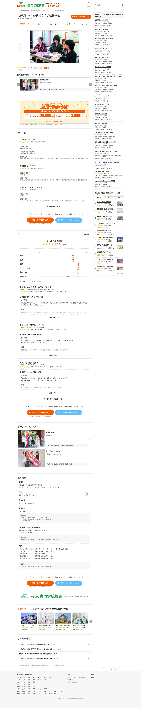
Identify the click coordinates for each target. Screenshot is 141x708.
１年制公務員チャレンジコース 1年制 (106, 151)
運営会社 (91, 677)
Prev (19, 46)
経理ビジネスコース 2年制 (103, 67)
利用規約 (70, 679)
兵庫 (23, 689)
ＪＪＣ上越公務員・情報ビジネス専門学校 (110, 238)
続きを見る (53, 317)
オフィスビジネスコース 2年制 (104, 38)
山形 (44, 677)
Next (89, 46)
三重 (34, 686)
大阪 (18, 689)
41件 (110, 204)
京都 (29, 689)
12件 (110, 268)
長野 (23, 679)
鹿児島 (50, 693)
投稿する (86, 235)
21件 (110, 232)
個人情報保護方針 (73, 682)
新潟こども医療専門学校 (104, 245)
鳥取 (18, 691)
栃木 (29, 684)
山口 (39, 691)
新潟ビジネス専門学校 (104, 202)
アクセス (84, 24)
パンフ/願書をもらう (82, 17)
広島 (34, 691)
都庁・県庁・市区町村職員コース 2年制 (107, 162)
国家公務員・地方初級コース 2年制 (105, 142)
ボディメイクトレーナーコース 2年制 (106, 85)
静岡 (29, 686)
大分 (39, 693)
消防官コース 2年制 (101, 114)
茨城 (18, 684)
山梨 (44, 679)
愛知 (18, 686)
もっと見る (120, 273)
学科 (39, 24)
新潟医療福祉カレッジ (104, 230)
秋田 (39, 677)
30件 (110, 211)
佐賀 (23, 693)
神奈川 (24, 682)
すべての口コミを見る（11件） (54, 399)
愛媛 (55, 691)
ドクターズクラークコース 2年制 (105, 181)
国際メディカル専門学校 (104, 216)
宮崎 (44, 693)
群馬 (23, 684)
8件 (110, 225)
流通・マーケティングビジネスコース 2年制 (108, 76)
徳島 (44, 691)
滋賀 (34, 689)
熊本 (34, 693)
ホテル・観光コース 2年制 (103, 48)
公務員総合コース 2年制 (102, 171)
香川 (50, 691)
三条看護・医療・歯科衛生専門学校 (108, 209)
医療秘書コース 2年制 (101, 29)
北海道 (19, 677)
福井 (39, 679)
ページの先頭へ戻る (110, 669)
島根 (23, 691)
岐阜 (23, 686)
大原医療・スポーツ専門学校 (106, 223)
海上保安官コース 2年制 (102, 104)
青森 (23, 677)
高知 (60, 691)
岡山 (29, 691)
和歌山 (45, 689)
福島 (50, 677)
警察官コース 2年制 (101, 123)
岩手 (29, 677)
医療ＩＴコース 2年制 (101, 57)
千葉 (34, 682)
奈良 (39, 689)
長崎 (29, 693)
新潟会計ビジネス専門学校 (105, 266)
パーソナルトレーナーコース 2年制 (105, 95)
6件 (108, 22)
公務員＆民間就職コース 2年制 (104, 132)
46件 (110, 247)
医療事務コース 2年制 (101, 20)
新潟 (18, 679)
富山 (29, 679)
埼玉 (29, 682)
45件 (110, 218)
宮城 (34, 677)
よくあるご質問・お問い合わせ (76, 677)
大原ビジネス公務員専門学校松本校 (108, 259)
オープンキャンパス (69, 24)
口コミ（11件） (54, 24)
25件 (110, 240)
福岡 (18, 693)
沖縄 (55, 693)
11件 (110, 261)
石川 (34, 679)
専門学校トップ (24, 24)
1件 (108, 31)
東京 (18, 682)
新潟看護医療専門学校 (104, 252)
